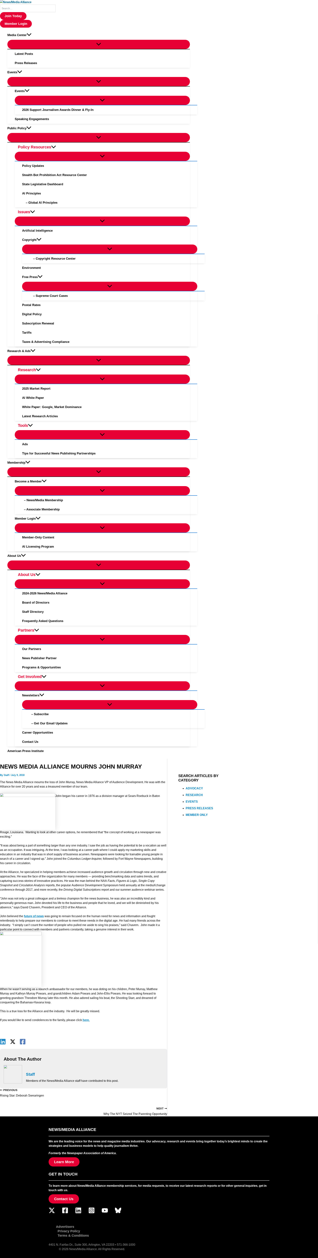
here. (86, 1020)
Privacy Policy (69, 1231)
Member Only (197, 814)
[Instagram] (91, 1212)
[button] (13, 16)
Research (194, 795)
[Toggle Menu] (98, 44)
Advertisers (65, 1227)
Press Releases (199, 808)
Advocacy (194, 788)
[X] (12, 1041)
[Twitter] (52, 1212)
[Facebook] (22, 1041)
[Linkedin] (3, 1041)
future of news (34, 916)
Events (192, 801)
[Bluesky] (118, 1212)
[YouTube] (105, 1212)
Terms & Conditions (73, 1235)
